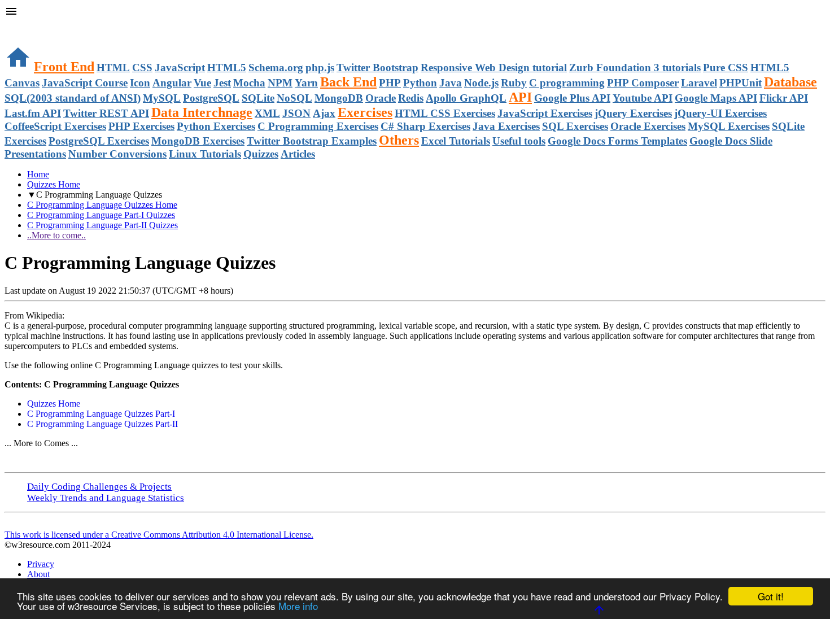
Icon (140, 83)
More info (298, 606)
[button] (415, 12)
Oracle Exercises (647, 126)
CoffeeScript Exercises (55, 126)
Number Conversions (117, 154)
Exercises (365, 112)
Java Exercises (506, 126)
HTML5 (226, 67)
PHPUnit (740, 83)
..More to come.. (56, 235)
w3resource (25, 25)
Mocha (249, 83)
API (520, 97)
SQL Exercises (575, 126)
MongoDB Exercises (197, 141)
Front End (64, 66)
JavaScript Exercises (544, 113)
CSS (142, 67)
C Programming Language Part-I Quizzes (101, 215)
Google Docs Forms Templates (617, 141)
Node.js (481, 83)
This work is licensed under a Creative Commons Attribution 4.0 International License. (159, 534)
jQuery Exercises (633, 113)
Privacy (40, 564)
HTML (113, 67)
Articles (298, 154)
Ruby (514, 83)
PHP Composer (643, 83)
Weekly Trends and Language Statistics (105, 497)
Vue (202, 83)
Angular (171, 83)
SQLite (258, 98)
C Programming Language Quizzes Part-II (102, 424)
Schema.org (275, 67)
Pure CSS (725, 67)
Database (790, 82)
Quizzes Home (53, 184)
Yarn (306, 83)
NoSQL (294, 98)
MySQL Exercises (729, 126)
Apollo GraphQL (466, 98)
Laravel (699, 83)
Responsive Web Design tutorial (494, 67)
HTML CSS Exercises (445, 113)
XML (267, 113)
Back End (348, 82)
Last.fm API (33, 113)
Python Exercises (216, 126)
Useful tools (518, 141)
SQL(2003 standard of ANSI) (73, 98)
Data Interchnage (201, 112)
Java (450, 83)
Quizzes (260, 154)
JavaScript (180, 67)
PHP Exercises (141, 126)
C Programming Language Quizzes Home (102, 205)
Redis (410, 98)
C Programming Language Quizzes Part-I (101, 414)
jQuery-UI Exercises (720, 113)
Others (399, 140)
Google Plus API (572, 98)
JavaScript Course (85, 83)
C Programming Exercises (317, 126)
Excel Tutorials (455, 141)
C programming (567, 83)
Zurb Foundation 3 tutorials (635, 67)
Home (38, 174)
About (38, 574)
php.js (319, 67)
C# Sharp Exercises (425, 126)
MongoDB (338, 98)
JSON (296, 113)
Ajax (324, 113)
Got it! (771, 596)
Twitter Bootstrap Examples (312, 141)
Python (420, 83)
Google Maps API (716, 98)
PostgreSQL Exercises (99, 141)
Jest (222, 83)
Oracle (380, 98)
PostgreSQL (211, 98)
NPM (280, 83)
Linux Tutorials (205, 154)
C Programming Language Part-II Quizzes (102, 225)
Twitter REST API (106, 113)
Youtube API (642, 98)
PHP (390, 83)
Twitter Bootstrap (377, 67)
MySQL (162, 98)
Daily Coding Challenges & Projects (99, 486)
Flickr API (783, 98)
